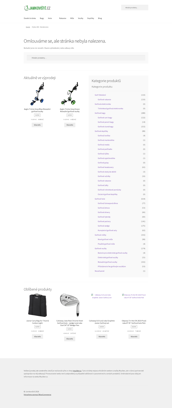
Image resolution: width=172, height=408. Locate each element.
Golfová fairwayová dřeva (108, 203)
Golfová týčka (103, 153)
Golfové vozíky (100, 248)
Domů (28, 27)
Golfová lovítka (104, 135)
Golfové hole (100, 199)
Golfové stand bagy (105, 126)
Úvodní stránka (30, 18)
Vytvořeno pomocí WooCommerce (37, 394)
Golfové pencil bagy (106, 122)
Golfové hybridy (104, 217)
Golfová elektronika (103, 104)
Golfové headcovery (105, 167)
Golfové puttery (104, 221)
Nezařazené (99, 271)
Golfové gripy (103, 162)
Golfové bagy (100, 113)
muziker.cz (77, 370)
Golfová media (103, 144)
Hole (50, 18)
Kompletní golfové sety (107, 230)
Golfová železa (104, 208)
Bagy (42, 18)
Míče (72, 18)
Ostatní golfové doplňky (107, 194)
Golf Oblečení (100, 95)
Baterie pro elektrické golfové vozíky (112, 253)
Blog (100, 18)
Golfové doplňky (101, 131)
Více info (37, 125)
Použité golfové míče (106, 244)
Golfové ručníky (104, 176)
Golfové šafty (103, 185)
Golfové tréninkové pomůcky (109, 190)
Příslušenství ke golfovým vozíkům (112, 266)
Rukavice (62, 18)
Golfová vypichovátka (106, 158)
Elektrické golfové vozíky (108, 257)
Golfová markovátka (106, 140)
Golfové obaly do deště (107, 172)
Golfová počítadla (105, 149)
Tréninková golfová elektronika (110, 108)
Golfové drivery (104, 212)
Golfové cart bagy (105, 117)
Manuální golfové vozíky (107, 262)
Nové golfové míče (105, 239)
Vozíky (80, 18)
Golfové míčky (100, 235)
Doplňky (90, 18)
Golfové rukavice (104, 99)
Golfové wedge (104, 226)
